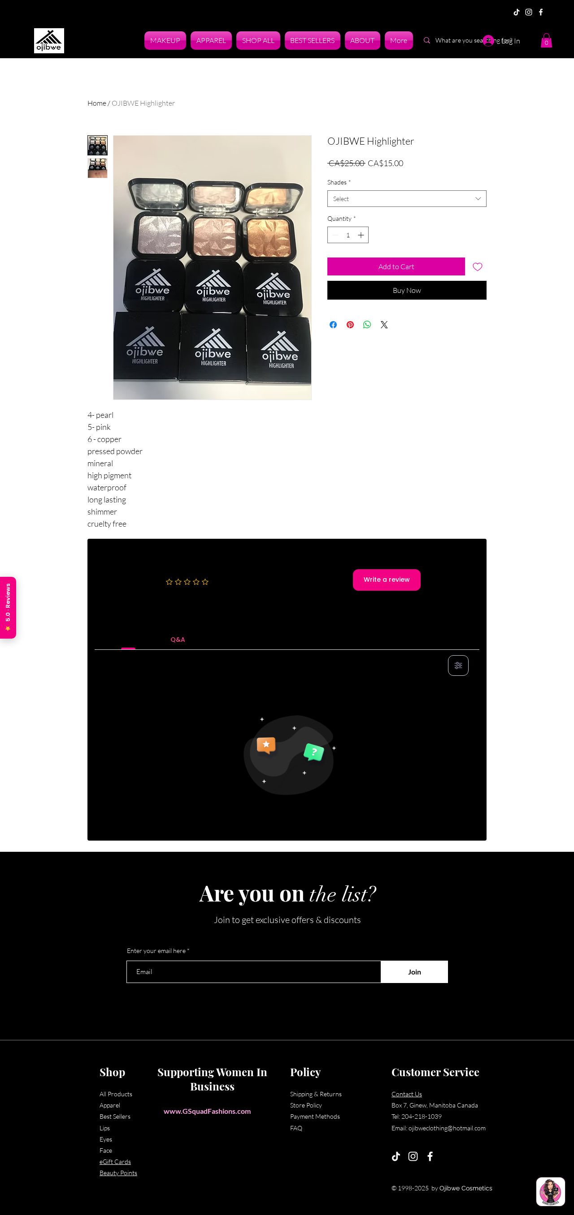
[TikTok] (516, 12)
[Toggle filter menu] (458, 665)
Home (96, 103)
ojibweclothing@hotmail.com (447, 1128)
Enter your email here (156, 951)
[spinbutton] (348, 235)
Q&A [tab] (177, 639)
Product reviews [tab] (128, 639)
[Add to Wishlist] (478, 266)
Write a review (387, 579)
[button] (546, 40)
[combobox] (407, 198)
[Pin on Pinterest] (350, 324)
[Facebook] (540, 12)
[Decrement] (334, 235)
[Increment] (361, 235)
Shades (339, 182)
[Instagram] (528, 12)
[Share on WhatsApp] (367, 324)
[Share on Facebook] (333, 324)
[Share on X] (384, 324)
